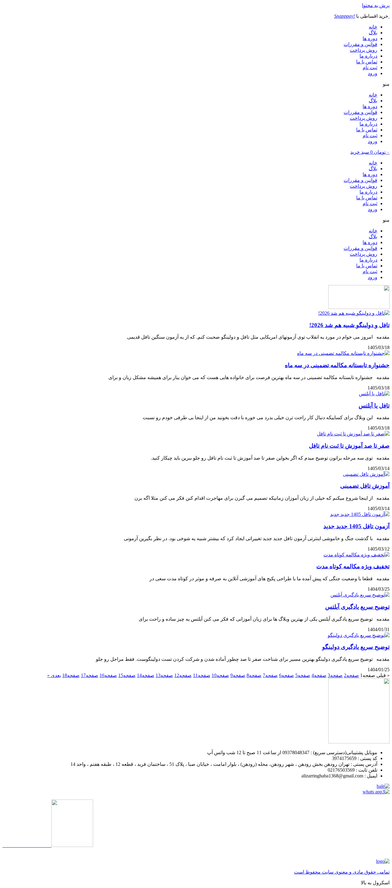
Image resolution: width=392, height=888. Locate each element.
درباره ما (368, 55)
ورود (372, 73)
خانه (373, 26)
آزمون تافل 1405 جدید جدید (356, 526)
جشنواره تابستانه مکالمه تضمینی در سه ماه (337, 365)
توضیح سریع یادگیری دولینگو (356, 647)
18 (71, 675)
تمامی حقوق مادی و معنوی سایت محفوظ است (342, 872)
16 (108, 675)
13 (164, 675)
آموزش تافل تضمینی (365, 486)
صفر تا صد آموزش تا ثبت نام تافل (349, 445)
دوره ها (370, 38)
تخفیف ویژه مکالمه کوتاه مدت (353, 566)
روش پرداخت (363, 50)
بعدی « (54, 675)
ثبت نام (370, 67)
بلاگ (373, 32)
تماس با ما (366, 61)
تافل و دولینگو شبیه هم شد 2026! (349, 325)
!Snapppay (344, 16)
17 (89, 675)
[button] (196, 84)
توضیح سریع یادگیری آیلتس (357, 607)
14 (145, 675)
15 (127, 675)
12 (183, 675)
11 (201, 675)
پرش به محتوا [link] (376, 5)
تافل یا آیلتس (374, 405)
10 (220, 675)
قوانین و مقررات (360, 44)
